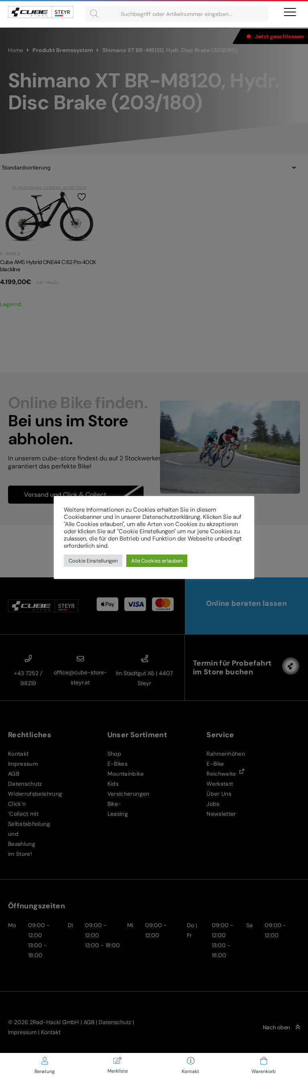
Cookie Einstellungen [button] (93, 560)
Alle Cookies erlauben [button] (156, 560)
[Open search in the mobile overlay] (176, 14)
